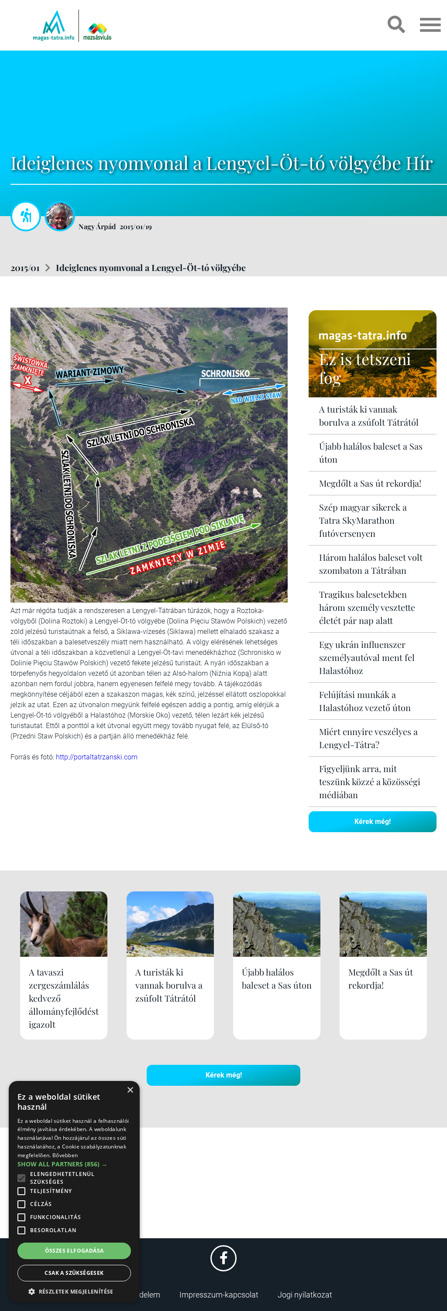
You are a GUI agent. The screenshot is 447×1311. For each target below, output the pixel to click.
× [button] (130, 1090)
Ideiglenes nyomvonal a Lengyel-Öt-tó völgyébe (151, 267)
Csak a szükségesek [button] (74, 1273)
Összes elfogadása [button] (74, 1250)
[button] (74, 1290)
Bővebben (65, 1155)
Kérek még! (372, 821)
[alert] (74, 1191)
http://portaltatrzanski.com (97, 757)
